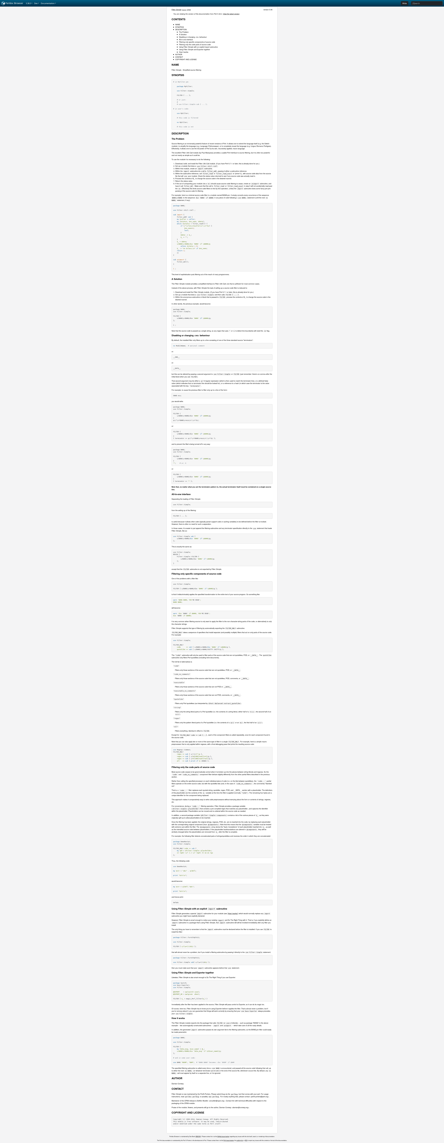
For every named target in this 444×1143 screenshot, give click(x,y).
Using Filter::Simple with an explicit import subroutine (198, 47)
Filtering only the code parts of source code (195, 44)
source (184, 10)
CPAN (188, 10)
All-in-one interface (186, 39)
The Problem (184, 32)
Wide (404, 3)
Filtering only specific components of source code (197, 42)
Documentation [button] (48, 3)
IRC (246, 1140)
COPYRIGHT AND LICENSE (186, 59)
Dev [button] (36, 3)
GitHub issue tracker (223, 1136)
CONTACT (179, 57)
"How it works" (232, 913)
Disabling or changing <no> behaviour (193, 37)
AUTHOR (178, 54)
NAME (177, 24)
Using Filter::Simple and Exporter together (194, 49)
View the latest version (231, 14)
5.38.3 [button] (28, 3)
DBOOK (198, 1136)
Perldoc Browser (14, 3)
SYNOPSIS (179, 27)
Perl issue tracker (229, 1140)
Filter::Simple (176, 9)
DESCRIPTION (181, 29)
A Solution (183, 34)
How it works (183, 52)
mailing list (239, 1140)
